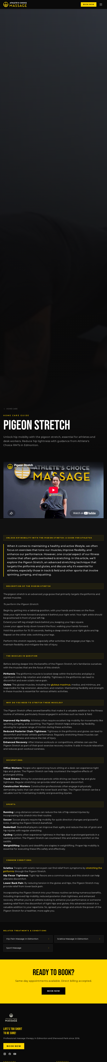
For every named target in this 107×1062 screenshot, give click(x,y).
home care (12, 409)
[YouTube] (14, 1054)
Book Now (88, 4)
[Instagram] (4, 1054)
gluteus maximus (60, 684)
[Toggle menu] (101, 4)
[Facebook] (9, 1054)
